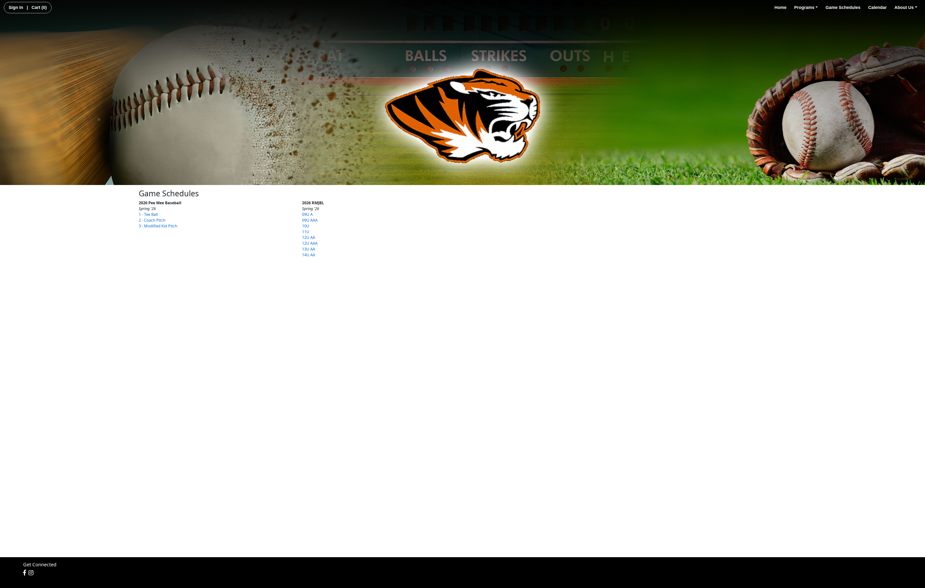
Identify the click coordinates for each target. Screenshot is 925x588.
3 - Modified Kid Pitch (158, 226)
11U (305, 231)
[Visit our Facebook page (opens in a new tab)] (25, 573)
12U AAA (309, 243)
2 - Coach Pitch (152, 220)
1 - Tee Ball (148, 214)
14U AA (308, 255)
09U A (307, 214)
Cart (39, 7)
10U (305, 226)
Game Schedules (843, 7)
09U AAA (309, 220)
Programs (804, 7)
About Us (904, 7)
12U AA (308, 237)
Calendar (877, 7)
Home (780, 7)
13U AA (308, 249)
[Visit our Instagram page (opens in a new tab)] (32, 573)
